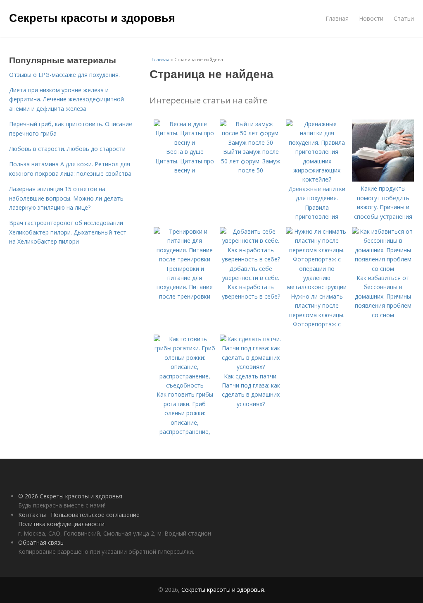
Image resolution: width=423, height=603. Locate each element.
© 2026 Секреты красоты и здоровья (70, 496)
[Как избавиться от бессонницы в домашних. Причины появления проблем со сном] (383, 269)
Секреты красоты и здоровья (92, 17)
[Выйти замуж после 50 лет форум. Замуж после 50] (251, 142)
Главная (337, 18)
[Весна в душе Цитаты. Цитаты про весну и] (185, 142)
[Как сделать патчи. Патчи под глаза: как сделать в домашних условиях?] (251, 367)
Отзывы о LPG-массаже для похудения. (64, 75)
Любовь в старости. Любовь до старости (67, 149)
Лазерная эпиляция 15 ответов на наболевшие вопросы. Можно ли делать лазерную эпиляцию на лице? (66, 198)
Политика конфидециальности (61, 524)
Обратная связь (41, 542)
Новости (371, 18)
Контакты (32, 515)
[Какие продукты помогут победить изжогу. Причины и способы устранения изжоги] (383, 179)
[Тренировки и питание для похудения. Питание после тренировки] (185, 259)
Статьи (404, 18)
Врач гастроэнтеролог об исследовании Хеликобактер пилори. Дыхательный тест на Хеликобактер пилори (67, 232)
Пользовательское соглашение (95, 515)
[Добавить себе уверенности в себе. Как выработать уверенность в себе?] (251, 259)
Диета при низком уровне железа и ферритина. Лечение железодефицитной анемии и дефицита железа (66, 99)
